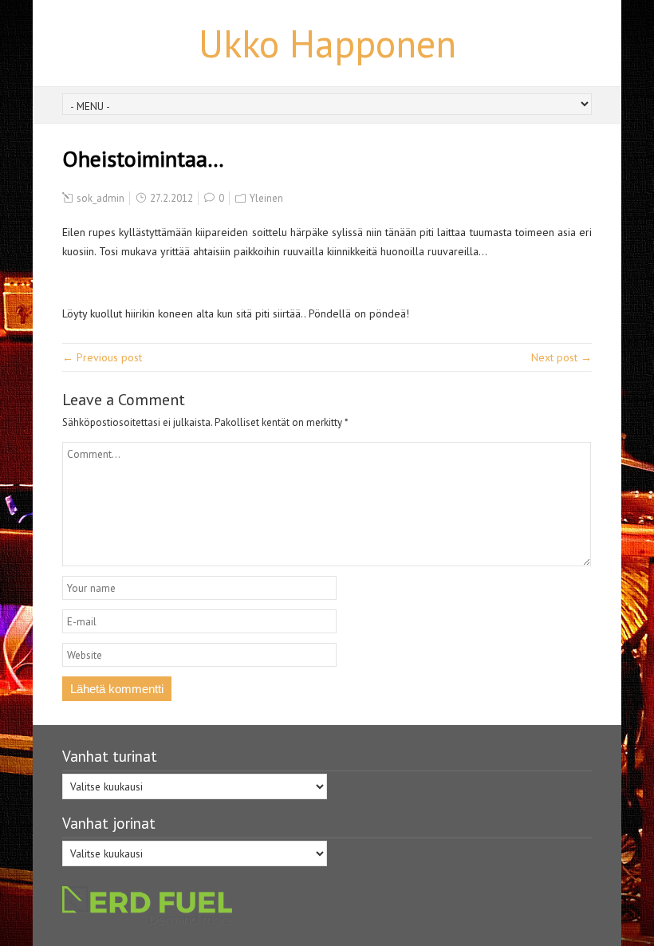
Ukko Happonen (327, 43)
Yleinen (266, 198)
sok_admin (100, 198)
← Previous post (102, 357)
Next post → (561, 357)
